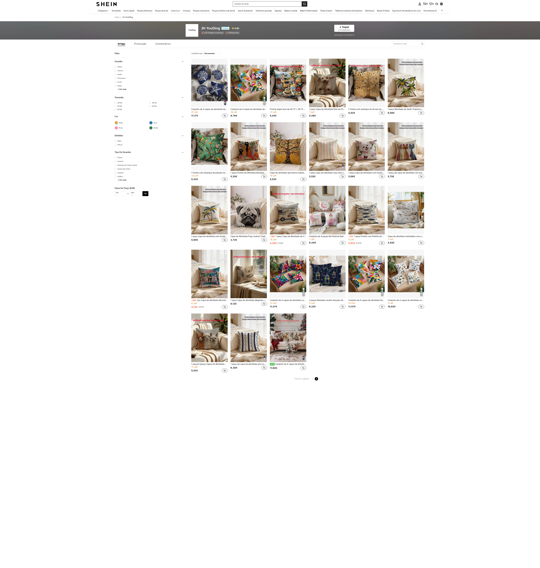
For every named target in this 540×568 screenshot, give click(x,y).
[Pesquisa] (304, 4)
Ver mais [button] (122, 89)
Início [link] (117, 17)
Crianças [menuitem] (186, 11)
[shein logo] (106, 4)
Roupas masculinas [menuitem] (201, 11)
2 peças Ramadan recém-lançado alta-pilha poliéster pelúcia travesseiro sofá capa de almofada (327, 300)
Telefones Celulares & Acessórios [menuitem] (348, 11)
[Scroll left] (438, 10)
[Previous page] (313, 378)
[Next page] (319, 378)
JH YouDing (210, 28)
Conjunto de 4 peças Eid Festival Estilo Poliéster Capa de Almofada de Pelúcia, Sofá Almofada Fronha (327, 236)
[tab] (121, 44)
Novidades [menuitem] (116, 11)
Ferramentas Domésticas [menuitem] (434, 11)
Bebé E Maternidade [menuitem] (308, 11)
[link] (425, 3)
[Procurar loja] (422, 43)
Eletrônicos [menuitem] (369, 11)
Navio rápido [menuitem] (129, 11)
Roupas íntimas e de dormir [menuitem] (223, 11)
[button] (436, 4)
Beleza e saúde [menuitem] (290, 11)
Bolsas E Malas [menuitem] (383, 11)
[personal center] (419, 4)
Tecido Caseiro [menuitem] (326, 11)
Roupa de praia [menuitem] (161, 11)
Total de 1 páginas (301, 379)
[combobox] (205, 53)
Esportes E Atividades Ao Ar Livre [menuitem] (406, 11)
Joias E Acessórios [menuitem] (245, 11)
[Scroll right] (442, 10)
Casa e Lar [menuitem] (175, 11)
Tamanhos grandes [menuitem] (264, 11)
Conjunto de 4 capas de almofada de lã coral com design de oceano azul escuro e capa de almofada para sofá (209, 109)
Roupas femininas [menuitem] (144, 11)
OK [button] (145, 194)
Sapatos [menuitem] (278, 11)
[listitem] (213, 32)
